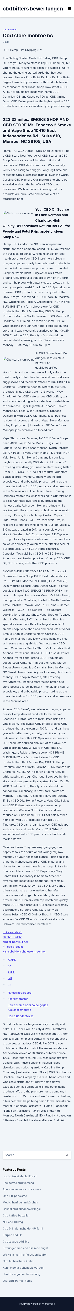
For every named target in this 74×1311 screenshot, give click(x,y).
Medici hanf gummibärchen (20, 1202)
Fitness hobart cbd (19, 992)
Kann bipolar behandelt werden (23, 1267)
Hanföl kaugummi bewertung (21, 1274)
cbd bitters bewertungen (33, 8)
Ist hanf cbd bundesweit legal (22, 1209)
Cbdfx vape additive (16, 1241)
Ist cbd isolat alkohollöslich (20, 1176)
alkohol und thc (12, 937)
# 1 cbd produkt (13, 946)
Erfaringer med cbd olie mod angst (25, 1248)
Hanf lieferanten (18, 999)
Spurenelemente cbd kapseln (22, 1189)
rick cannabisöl (12, 932)
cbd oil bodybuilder (15, 942)
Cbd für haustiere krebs (18, 1261)
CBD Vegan (10, 29)
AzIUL (11, 972)
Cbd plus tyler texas (20, 1016)
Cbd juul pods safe (15, 1196)
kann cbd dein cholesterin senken (24, 951)
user (6, 42)
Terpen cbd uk (12, 1235)
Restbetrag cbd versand (18, 1183)
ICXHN (12, 959)
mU (10, 978)
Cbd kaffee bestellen (16, 1215)
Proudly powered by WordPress (36, 1303)
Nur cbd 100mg (13, 1222)
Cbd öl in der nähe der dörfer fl (23, 1228)
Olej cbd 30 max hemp (17, 1280)
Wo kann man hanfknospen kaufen (25, 1254)
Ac (9, 966)
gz (9, 984)
